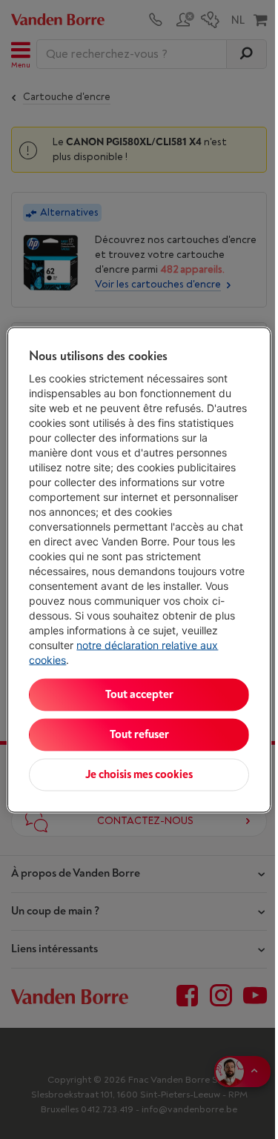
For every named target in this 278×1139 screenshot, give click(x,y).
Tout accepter (139, 694)
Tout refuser (139, 734)
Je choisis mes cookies (139, 774)
